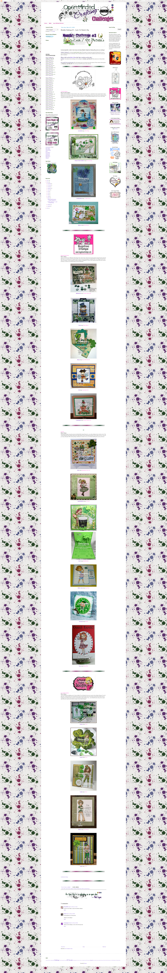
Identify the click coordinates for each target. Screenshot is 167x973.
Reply (65, 910)
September (49, 188)
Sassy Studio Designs (87, 888)
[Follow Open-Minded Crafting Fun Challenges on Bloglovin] (49, 37)
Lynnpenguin (48, 154)
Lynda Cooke (48, 153)
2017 (48, 180)
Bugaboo (72, 888)
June (48, 193)
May (48, 194)
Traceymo (47, 158)
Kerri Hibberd (48, 152)
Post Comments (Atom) (68, 948)
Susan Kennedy (48, 147)
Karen (47, 151)
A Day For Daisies (68, 888)
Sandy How (47, 157)
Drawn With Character (87, 960)
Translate (53, 31)
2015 (48, 208)
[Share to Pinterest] (78, 887)
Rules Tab (72, 57)
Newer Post (63, 946)
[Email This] (73, 887)
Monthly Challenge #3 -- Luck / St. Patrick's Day (52, 202)
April (49, 196)
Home (46, 23)
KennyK (78, 888)
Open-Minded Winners (58, 23)
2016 (64, 888)
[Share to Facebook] (76, 887)
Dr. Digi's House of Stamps (80, 960)
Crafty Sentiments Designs (63, 960)
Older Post (104, 946)
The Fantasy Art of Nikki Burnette (111, 960)
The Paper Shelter (118, 960)
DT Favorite (70, 960)
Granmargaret (66, 922)
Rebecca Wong (48, 155)
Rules (50, 23)
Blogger (85, 963)
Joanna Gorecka (48, 150)
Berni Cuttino (48, 148)
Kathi (65, 913)
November (49, 185)
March (49, 197)
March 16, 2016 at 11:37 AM (72, 906)
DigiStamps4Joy (75, 960)
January (49, 206)
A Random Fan (52, 960)
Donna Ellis (66, 906)
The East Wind (105, 960)
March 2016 (81, 888)
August (49, 189)
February (49, 204)
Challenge (75, 888)
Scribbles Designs (101, 960)
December (49, 183)
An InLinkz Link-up (64, 877)
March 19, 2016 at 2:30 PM (70, 913)
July (48, 191)
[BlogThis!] (74, 887)
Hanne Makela (48, 149)
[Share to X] (75, 887)
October (49, 186)
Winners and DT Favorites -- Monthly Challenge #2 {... (52, 200)
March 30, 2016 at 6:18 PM (73, 922)
